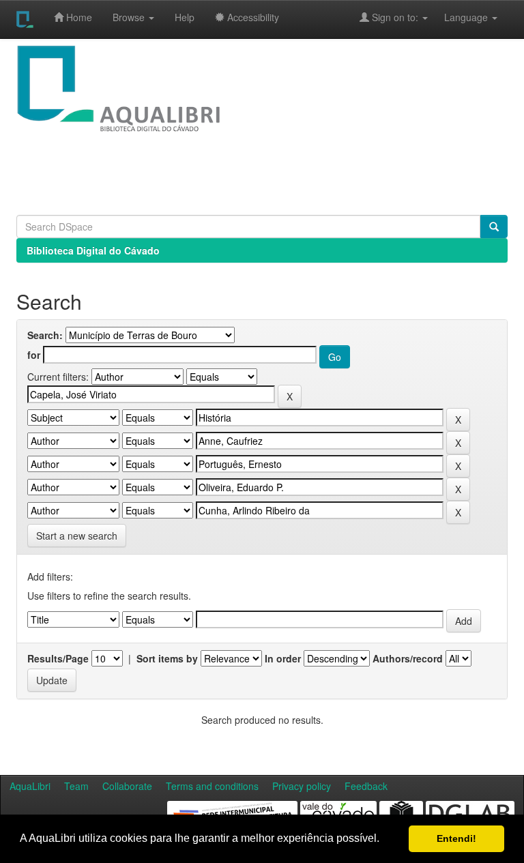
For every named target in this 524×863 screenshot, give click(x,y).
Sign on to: (395, 17)
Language (459, 17)
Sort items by (167, 658)
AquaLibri (30, 786)
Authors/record (408, 658)
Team (76, 786)
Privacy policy (301, 786)
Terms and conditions (212, 786)
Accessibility (251, 17)
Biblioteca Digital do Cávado (93, 250)
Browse (130, 17)
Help (184, 17)
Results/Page (58, 658)
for (33, 355)
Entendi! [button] (456, 838)
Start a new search (76, 535)
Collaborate (127, 786)
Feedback (366, 786)
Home (77, 17)
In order (283, 658)
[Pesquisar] (494, 226)
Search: (45, 335)
